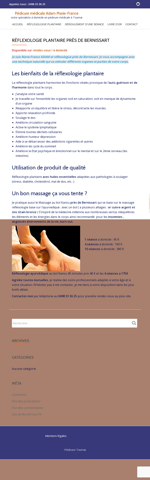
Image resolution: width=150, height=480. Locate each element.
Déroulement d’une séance (84, 24)
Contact (131, 24)
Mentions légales (56, 436)
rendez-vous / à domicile (50, 50)
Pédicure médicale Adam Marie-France (46, 13)
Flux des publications (26, 401)
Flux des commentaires (27, 408)
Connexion (19, 395)
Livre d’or (115, 24)
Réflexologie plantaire (44, 24)
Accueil (17, 24)
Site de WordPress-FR (26, 414)
